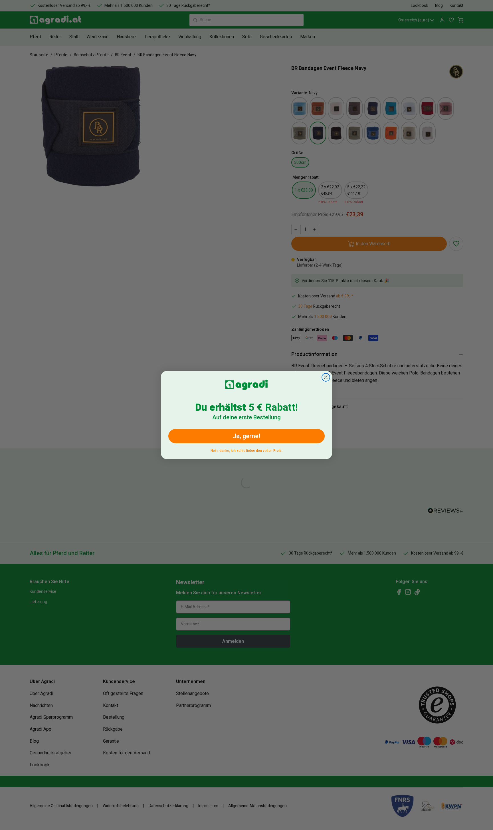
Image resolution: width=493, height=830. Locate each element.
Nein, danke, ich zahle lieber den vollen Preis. (246, 449)
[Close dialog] (326, 377)
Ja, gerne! (246, 436)
